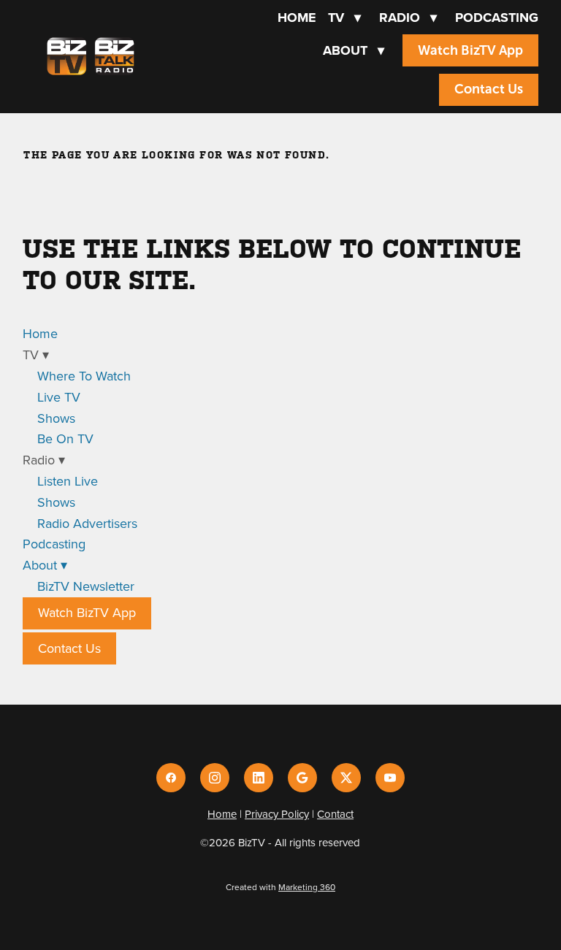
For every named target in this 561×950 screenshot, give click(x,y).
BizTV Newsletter (85, 586)
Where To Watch (84, 376)
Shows (56, 418)
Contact (335, 813)
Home (297, 17)
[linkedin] (258, 777)
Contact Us (488, 89)
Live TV (58, 397)
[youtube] (390, 777)
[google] (302, 777)
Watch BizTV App (470, 50)
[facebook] (171, 777)
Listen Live (67, 481)
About (353, 50)
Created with (280, 887)
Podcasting (496, 17)
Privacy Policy (277, 813)
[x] (346, 777)
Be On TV (65, 438)
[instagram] (214, 777)
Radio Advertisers (87, 523)
